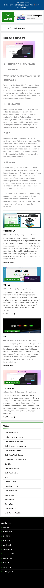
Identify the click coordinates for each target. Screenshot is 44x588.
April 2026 (6, 527)
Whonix (6, 285)
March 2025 (7, 545)
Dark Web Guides (11, 491)
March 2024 (7, 567)
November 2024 (8, 554)
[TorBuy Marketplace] (19, 18)
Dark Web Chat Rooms (13, 451)
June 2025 (6, 541)
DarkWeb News (10, 482)
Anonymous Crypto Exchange (15, 459)
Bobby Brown (9, 235)
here (36, 5)
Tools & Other (10, 495)
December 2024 (8, 549)
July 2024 (6, 563)
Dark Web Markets (11, 433)
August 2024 (7, 558)
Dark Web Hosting (11, 473)
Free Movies (9, 500)
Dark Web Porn (10, 508)
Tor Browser (9, 388)
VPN (6, 477)
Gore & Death (9, 504)
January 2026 (7, 532)
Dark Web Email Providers (14, 442)
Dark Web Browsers (12, 225)
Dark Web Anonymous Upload (15, 446)
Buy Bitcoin (9, 464)
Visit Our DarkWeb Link (13, 513)
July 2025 (6, 536)
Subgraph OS (9, 231)
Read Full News (8, 262)
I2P (4, 336)
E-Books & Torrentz (12, 486)
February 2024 (8, 572)
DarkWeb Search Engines (14, 437)
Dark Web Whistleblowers (14, 455)
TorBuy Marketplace (33, 16)
